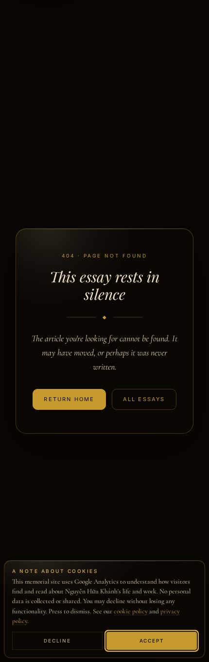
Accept (151, 641)
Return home (69, 399)
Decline (57, 641)
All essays (144, 399)
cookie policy (131, 611)
